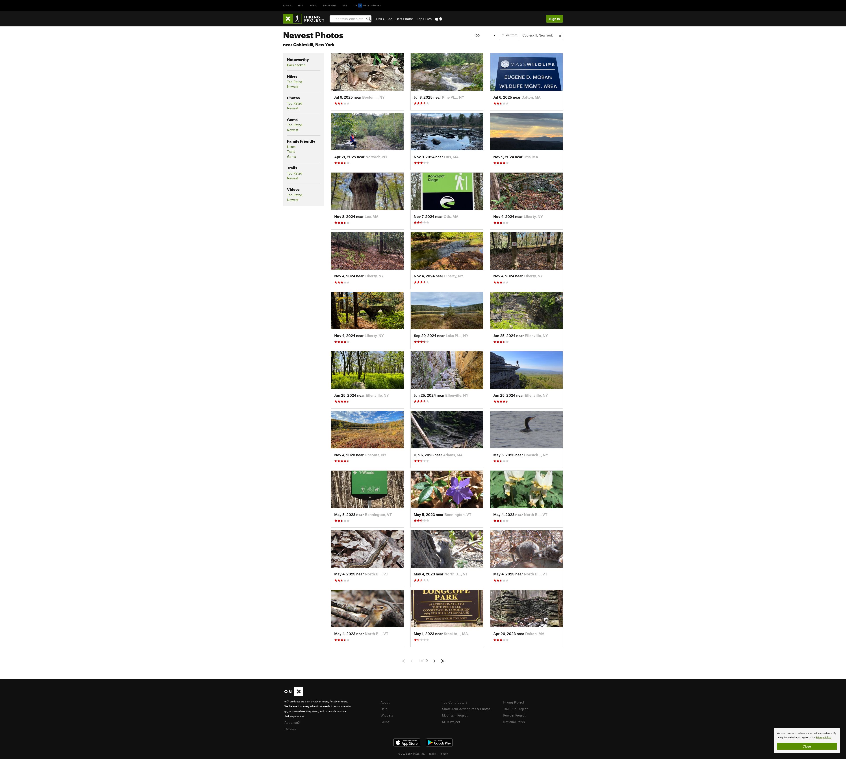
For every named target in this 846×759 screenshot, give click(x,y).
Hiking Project (513, 702)
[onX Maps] (293, 695)
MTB (301, 5)
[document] (807, 740)
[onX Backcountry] (367, 6)
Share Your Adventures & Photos (466, 709)
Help (384, 709)
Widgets (386, 715)
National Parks (514, 722)
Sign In (554, 19)
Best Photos (404, 19)
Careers (290, 729)
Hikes (291, 147)
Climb (287, 5)
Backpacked (296, 65)
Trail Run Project (515, 709)
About (385, 702)
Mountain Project (455, 715)
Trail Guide (384, 19)
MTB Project (451, 722)
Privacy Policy (823, 737)
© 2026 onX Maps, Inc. (411, 753)
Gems (291, 156)
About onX (292, 722)
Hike (313, 5)
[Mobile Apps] (438, 19)
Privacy (444, 753)
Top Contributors (454, 702)
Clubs (384, 722)
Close (807, 746)
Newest (292, 86)
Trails (291, 151)
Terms (432, 753)
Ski (345, 5)
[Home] (306, 19)
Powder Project (514, 715)
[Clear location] (560, 35)
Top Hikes (424, 19)
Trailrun (329, 5)
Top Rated (294, 82)
